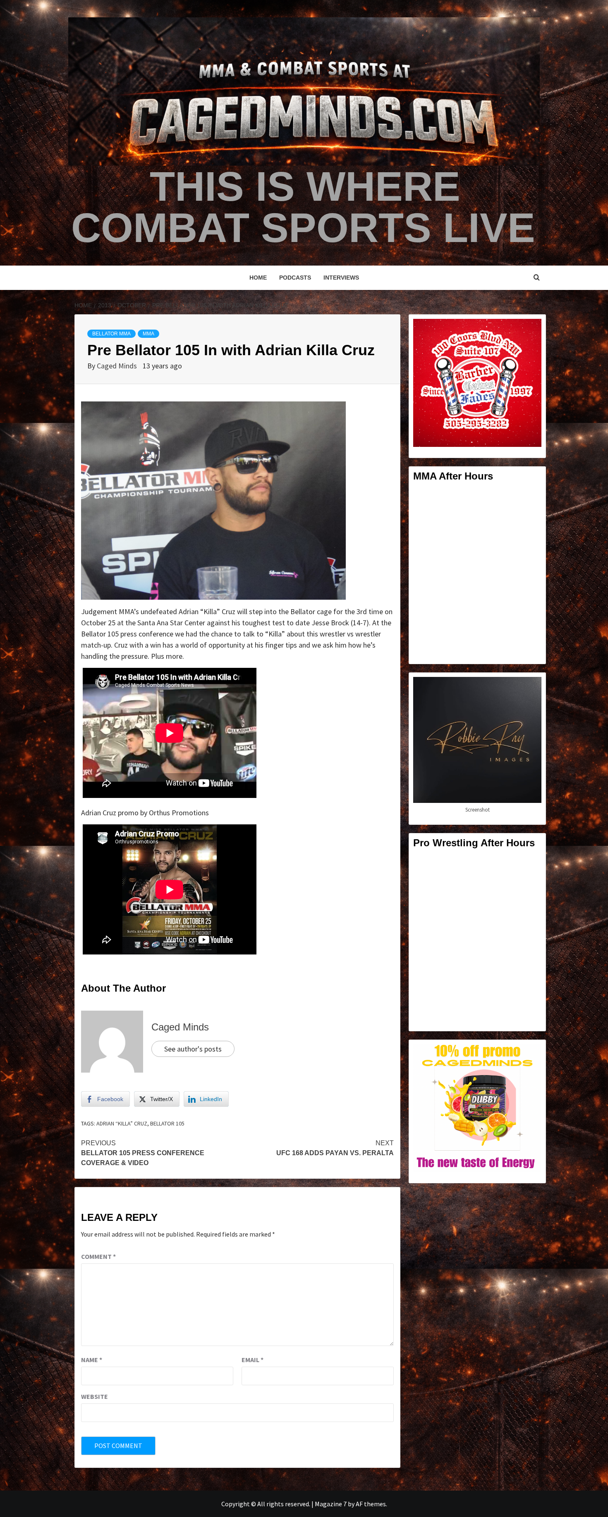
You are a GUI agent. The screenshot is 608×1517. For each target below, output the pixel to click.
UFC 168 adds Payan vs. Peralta (335, 1148)
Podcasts (295, 277)
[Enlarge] (531, 329)
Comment (98, 1256)
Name (91, 1360)
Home (258, 277)
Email (252, 1360)
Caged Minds (118, 365)
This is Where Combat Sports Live (303, 207)
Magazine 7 (331, 1504)
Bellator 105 (167, 1123)
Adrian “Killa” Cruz (121, 1123)
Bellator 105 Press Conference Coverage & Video (142, 1153)
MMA (148, 334)
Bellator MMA (111, 334)
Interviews (341, 277)
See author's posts (193, 1049)
